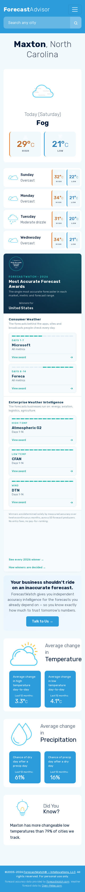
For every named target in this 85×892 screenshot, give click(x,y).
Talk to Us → (42, 621)
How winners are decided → (27, 567)
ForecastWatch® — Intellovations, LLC (50, 872)
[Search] (75, 23)
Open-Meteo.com (52, 885)
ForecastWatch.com (58, 881)
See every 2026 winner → (26, 559)
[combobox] (37, 23)
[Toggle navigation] (74, 9)
